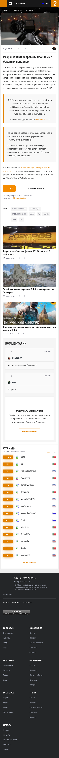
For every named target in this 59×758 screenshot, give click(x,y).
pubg (32, 214)
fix (39, 214)
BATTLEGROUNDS (19, 214)
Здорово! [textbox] (12, 390)
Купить (32, 633)
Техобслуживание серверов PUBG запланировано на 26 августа (28, 291)
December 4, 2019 (42, 119)
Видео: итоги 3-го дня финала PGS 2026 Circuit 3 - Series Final (27, 253)
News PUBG (8, 595)
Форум (5, 698)
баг (21, 219)
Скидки (33, 652)
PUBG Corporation (19, 208)
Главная (6, 10)
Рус (54, 452)
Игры (5, 648)
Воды (5, 707)
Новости (18, 10)
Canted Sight (35, 208)
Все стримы (29, 562)
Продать (33, 638)
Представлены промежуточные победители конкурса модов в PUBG (29, 329)
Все (48, 452)
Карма (6, 603)
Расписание (8, 712)
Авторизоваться (29, 431)
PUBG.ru (17, 585)
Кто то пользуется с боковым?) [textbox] (22, 365)
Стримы (29, 10)
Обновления (8, 633)
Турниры (6, 638)
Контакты (27, 603)
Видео (5, 702)
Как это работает (36, 643)
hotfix (14, 219)
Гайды (5, 643)
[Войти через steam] (55, 3)
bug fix (46, 214)
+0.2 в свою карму (19, 198)
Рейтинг (16, 603)
